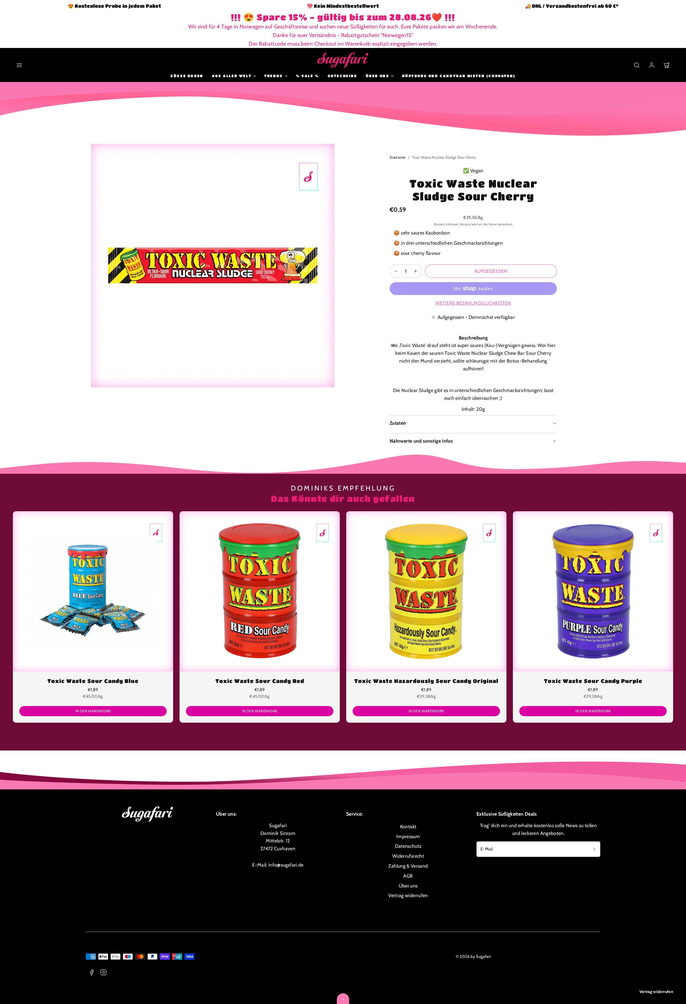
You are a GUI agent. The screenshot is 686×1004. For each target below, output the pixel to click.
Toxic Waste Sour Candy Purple (593, 681)
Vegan (476, 171)
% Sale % (307, 76)
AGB (408, 876)
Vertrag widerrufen (656, 991)
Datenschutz (408, 846)
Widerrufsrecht (408, 856)
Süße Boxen (186, 76)
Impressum (408, 836)
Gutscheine (342, 76)
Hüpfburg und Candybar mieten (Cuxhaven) (458, 76)
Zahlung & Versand (408, 866)
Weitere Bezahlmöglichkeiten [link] (473, 303)
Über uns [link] (377, 76)
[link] (651, 65)
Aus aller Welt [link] (231, 76)
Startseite (398, 157)
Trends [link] (273, 76)
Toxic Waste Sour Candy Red (259, 681)
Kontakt (408, 827)
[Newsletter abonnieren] (594, 849)
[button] (19, 65)
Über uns (408, 886)
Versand (465, 224)
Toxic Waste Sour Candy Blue (93, 681)
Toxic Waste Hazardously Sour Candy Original (426, 681)
